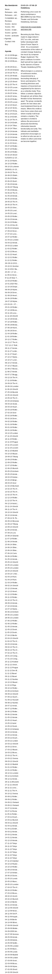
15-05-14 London (11, 568)
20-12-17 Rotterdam (12, 339)
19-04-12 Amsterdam (12, 732)
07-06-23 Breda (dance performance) (12, 190)
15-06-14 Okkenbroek (12, 545)
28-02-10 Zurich (11, 896)
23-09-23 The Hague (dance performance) (12, 172)
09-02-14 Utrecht (11, 586)
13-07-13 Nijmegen (12, 609)
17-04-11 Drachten (12, 817)
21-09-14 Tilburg (11, 524)
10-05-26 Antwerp (12, 70)
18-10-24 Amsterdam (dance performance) (12, 131)
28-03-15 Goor (10, 483)
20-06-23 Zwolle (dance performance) (12, 181)
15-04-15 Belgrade (12, 480)
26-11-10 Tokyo (11, 846)
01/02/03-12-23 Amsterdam (12, 158)
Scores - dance (11, 24)
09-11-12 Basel (11, 676)
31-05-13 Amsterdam (12, 627)
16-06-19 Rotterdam (12, 298)
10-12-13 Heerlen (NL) (12, 591)
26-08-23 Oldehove (12, 175)
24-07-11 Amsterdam (12, 808)
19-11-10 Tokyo (11, 858)
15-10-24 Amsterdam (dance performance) (12, 140)
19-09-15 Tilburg (11, 457)
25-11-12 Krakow (11, 662)
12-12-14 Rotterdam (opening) (12, 498)
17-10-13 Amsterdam (12, 606)
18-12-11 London (11, 773)
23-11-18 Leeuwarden (12, 313)
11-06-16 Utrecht (11, 389)
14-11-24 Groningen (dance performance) (12, 143)
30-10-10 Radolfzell (12, 864)
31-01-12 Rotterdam (12, 767)
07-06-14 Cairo (11, 553)
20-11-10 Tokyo (11, 855)
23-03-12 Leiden (11, 741)
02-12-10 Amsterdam (12, 840)
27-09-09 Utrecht (11, 925)
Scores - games (11, 33)
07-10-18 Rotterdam (12, 322)
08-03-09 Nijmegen (12, 966)
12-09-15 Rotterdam (12, 462)
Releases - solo (11, 12)
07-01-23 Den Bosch (12, 225)
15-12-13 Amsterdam (12, 588)
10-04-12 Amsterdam (12, 735)
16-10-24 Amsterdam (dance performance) (12, 137)
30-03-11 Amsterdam (12, 832)
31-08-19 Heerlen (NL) (12, 295)
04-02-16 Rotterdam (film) (12, 421)
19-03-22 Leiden (11, 246)
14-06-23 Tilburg (11, 187)
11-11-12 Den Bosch (12, 671)
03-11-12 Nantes (11, 679)
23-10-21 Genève (12, 266)
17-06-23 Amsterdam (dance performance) (12, 184)
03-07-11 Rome (11, 811)
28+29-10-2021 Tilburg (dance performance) (12, 263)
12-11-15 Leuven (11, 448)
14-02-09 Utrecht (11, 972)
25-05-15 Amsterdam (12, 474)
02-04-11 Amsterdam (12, 826)
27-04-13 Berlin (11, 635)
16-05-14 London (11, 565)
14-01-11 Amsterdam (12, 838)
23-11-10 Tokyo (11, 849)
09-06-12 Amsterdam (12, 714)
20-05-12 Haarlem (12, 720)
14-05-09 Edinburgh (12, 940)
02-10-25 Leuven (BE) (12, 90)
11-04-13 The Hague (12, 641)
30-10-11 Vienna (11, 794)
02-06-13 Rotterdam (12, 624)
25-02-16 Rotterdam (12, 416)
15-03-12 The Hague (12, 755)
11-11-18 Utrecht (11, 316)
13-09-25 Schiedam (12, 93)
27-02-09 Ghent (11, 969)
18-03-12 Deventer (12, 747)
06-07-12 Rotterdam (12, 709)
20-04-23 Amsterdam (12, 219)
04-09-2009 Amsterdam (12, 931)
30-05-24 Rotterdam (12, 152)
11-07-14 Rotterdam (12, 539)
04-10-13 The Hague (12, 600)
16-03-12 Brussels (12, 753)
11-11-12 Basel (11, 673)
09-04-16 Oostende (12, 404)
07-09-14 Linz (10, 533)
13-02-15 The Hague (12, 492)
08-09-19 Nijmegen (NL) (12, 290)
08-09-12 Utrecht (11, 694)
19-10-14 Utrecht (11, 512)
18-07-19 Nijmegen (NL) (12, 301)
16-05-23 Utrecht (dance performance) (12, 208)
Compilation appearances (12, 18)
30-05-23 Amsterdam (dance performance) (12, 199)
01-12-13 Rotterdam (12, 594)
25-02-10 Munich (11, 899)
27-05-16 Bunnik (11, 392)
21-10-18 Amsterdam (12, 319)
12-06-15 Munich (11, 468)
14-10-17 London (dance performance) (12, 360)
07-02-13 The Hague (12, 653)
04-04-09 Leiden (11, 958)
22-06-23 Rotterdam (12, 178)
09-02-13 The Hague (12, 647)
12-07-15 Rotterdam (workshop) (12, 465)
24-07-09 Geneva (12, 934)
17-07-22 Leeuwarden (12, 234)
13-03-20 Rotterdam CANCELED (12, 281)
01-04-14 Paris (11, 580)
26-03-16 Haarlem (12, 407)
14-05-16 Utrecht (11, 395)
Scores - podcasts (12, 36)
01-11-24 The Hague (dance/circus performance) (12, 120)
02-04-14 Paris (11, 577)
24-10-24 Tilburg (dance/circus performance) (12, 128)
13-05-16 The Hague (12, 398)
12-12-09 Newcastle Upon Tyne (12, 911)
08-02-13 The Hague (12, 650)
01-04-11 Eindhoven (12, 829)
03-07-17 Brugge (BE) (12, 375)
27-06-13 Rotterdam (12, 621)
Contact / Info (10, 42)
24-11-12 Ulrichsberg (12, 665)
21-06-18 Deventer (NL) (12, 331)
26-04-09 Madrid (11, 955)
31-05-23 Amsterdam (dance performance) (12, 196)
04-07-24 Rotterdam (12, 149)
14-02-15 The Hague (12, 489)
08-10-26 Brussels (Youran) (12, 61)
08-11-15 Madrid (11, 451)
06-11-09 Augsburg (12, 917)
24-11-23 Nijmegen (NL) (12, 161)
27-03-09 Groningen (12, 961)
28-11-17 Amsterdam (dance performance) (12, 348)
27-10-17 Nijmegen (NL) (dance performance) (12, 357)
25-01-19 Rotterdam (12, 307)
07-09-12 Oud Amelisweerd (12, 697)
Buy (6, 44)
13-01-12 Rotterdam (12, 770)
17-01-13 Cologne (12, 659)
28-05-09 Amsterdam (12, 937)
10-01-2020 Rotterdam (12, 284)
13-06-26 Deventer (12, 67)
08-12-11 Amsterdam (12, 779)
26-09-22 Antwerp (12, 228)
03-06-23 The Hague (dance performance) (12, 193)
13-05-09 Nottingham (12, 943)
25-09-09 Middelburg (12, 928)
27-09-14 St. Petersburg (12, 518)
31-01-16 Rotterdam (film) (12, 424)
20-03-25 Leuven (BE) (12, 102)
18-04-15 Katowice (12, 477)
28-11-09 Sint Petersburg (12, 914)
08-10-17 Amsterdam (12, 363)
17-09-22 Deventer (12, 231)
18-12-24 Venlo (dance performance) (12, 108)
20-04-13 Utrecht (11, 638)
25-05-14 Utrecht (11, 562)
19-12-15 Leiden (11, 433)
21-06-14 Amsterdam (12, 542)
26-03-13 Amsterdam (12, 644)
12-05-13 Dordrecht (12, 629)
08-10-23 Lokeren (12, 167)
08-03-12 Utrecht (11, 761)
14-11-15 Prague (11, 442)
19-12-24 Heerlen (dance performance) (12, 105)
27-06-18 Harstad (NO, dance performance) (12, 328)
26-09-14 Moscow (12, 521)
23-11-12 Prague (11, 668)
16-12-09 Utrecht (11, 908)
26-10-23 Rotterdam (12, 164)
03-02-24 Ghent (11, 155)
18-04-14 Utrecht (11, 571)
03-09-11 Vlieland (12, 805)
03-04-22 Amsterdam (12, 243)
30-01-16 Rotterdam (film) (12, 427)
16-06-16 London (11, 386)
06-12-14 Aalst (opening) (12, 504)
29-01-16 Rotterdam (12, 430)
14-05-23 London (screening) (12, 213)
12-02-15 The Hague (12, 495)
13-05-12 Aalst (10, 723)
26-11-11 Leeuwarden (12, 788)
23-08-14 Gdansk (11, 536)
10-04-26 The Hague (12, 73)
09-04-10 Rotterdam (12, 890)
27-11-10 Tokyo (11, 843)
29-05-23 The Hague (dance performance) (12, 202)
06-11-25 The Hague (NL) (12, 85)
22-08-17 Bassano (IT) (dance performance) (12, 369)
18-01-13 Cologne (12, 656)
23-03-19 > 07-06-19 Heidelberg (12, 304)
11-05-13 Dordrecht (12, 632)
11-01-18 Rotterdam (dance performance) (12, 337)
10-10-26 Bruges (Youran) (12, 55)
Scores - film (10, 27)
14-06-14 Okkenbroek (12, 547)
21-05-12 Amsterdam (12, 717)
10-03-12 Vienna (11, 758)
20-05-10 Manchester (12, 881)
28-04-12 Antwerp (12, 729)
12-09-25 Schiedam (12, 96)
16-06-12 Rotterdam (12, 712)
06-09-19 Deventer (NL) (12, 293)
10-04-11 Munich (11, 820)
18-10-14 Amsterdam (12, 515)
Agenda (8, 39)
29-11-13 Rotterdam (12, 597)
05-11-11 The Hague (12, 791)
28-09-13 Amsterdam (12, 603)
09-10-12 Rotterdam (12, 688)
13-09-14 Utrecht (11, 527)
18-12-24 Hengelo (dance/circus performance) (12, 111)
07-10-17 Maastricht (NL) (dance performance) (12, 366)
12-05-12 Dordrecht (12, 726)
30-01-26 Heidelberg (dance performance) (12, 76)
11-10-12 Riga (10, 685)
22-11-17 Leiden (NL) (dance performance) (12, 351)
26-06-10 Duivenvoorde (12, 876)
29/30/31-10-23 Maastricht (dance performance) (12, 169)
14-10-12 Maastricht (12, 682)
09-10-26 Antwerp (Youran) (12, 58)
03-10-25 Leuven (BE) (12, 87)
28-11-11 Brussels (12, 782)
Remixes (8, 21)
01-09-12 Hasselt (11, 700)
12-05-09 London (11, 946)
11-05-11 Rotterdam (12, 814)
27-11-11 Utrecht (11, 785)
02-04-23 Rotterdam (12, 222)
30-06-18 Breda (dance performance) (12, 325)
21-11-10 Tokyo (11, 852)
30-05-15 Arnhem (11, 471)
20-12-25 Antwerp (12, 79)
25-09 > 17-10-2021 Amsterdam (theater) (12, 272)
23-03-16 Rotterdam (12, 410)
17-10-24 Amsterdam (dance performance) (12, 134)
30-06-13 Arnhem (11, 612)
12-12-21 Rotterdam (12, 257)
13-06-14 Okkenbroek (12, 550)
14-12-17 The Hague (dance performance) (12, 342)
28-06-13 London (11, 618)
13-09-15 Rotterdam (12, 460)
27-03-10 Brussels (12, 893)
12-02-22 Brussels (12, 252)
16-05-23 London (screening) (12, 211)
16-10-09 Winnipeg (12, 922)
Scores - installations (12, 30)
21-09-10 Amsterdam (12, 870)
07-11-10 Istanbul (11, 861)
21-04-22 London (11, 240)
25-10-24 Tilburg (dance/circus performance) (12, 126)
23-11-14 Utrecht (11, 506)
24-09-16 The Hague (12, 383)
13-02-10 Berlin (11, 902)
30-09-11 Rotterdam (12, 797)
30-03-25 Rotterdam (12, 99)
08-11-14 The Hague (12, 509)
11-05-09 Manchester (12, 949)
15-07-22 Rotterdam (12, 237)
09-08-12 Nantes (11, 703)
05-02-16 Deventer (12, 419)
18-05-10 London (11, 884)
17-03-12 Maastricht (12, 750)
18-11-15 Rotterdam (12, 439)
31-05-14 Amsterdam (12, 559)
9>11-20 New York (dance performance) (12, 278)
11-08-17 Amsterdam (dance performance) (12, 372)
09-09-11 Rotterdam (12, 799)
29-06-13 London (11, 615)
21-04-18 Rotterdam (12, 334)
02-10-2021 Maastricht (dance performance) (12, 269)
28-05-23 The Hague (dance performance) (12, 205)
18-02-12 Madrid (11, 764)
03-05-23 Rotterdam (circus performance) (12, 216)
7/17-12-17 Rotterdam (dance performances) (12, 345)
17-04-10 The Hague (12, 887)
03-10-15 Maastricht (12, 454)
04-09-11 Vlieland (12, 802)
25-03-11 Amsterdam (12, 835)
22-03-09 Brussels (12, 964)
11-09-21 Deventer (12, 275)
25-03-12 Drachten (12, 738)
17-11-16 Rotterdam (12, 380)
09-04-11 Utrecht (11, 823)
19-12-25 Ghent (11, 82)
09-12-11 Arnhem (11, 776)
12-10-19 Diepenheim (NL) (12, 287)
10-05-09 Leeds (11, 952)
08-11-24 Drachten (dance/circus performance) (12, 114)
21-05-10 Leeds (11, 879)
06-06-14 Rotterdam (12, 556)
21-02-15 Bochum (12, 486)
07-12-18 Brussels (12, 310)
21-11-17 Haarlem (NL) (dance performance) (12, 354)
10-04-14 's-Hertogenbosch (12, 574)
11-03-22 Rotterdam (12, 249)
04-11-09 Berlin (11, 920)
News (7, 9)
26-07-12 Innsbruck (12, 706)
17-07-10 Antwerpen (12, 873)
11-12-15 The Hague (12, 501)
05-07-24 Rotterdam (12, 146)
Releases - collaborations (12, 15)
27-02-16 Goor (10, 413)
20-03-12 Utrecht (11, 744)
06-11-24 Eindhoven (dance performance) (12, 117)
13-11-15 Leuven (11, 445)
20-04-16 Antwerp (12, 401)
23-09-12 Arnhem (11, 691)
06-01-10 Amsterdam (12, 905)
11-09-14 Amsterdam (12, 530)
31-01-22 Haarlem (12, 254)
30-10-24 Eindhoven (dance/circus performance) (12, 123)
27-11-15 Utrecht (11, 436)
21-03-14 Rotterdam (12, 583)
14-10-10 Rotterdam (12, 867)
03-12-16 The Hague (12, 378)
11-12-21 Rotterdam (12, 260)
